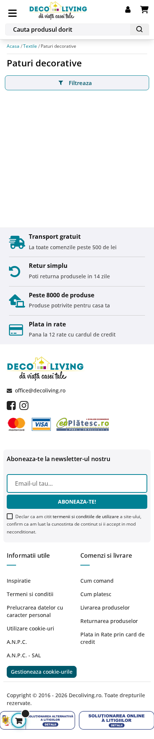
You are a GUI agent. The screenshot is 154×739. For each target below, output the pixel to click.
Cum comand (97, 580)
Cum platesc (95, 594)
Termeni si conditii (30, 594)
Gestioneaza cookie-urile (42, 671)
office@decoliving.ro (40, 390)
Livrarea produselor (105, 607)
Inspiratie (19, 580)
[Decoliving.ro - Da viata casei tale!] (58, 9)
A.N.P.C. (17, 641)
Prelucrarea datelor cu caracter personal (35, 611)
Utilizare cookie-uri (30, 628)
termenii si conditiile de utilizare (86, 516)
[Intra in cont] (132, 9)
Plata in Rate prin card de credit (112, 638)
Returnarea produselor (109, 620)
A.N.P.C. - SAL (24, 655)
